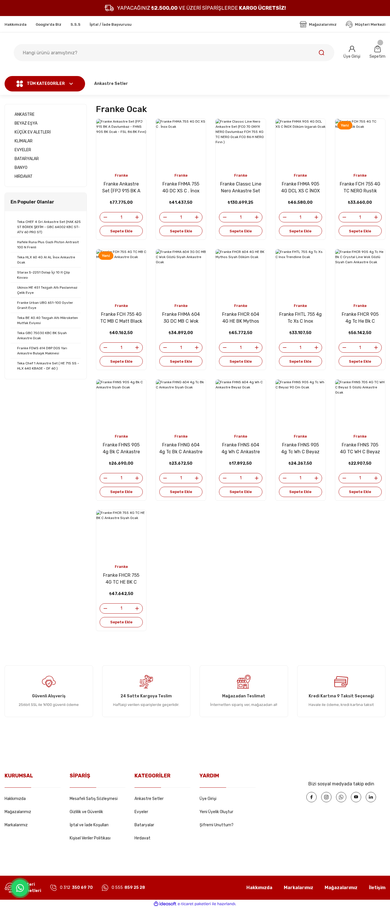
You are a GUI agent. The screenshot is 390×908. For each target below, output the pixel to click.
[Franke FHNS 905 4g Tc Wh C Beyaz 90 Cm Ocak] (300, 405)
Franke (121, 175)
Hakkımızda (15, 798)
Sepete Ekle (121, 231)
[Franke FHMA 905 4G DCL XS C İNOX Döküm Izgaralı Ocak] (300, 144)
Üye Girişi (208, 798)
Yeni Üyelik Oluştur (216, 811)
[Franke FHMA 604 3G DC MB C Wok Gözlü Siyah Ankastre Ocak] (181, 274)
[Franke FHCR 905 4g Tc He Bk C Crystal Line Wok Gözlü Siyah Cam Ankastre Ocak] (360, 274)
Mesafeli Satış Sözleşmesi (94, 798)
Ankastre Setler (149, 798)
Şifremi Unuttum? (217, 825)
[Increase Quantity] (139, 217)
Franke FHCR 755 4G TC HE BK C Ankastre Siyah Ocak (121, 579)
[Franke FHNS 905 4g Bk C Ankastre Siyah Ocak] (121, 405)
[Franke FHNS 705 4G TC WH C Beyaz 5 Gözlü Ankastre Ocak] (360, 405)
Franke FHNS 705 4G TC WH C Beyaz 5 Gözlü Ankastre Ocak (360, 448)
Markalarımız (16, 825)
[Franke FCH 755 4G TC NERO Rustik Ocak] (360, 144)
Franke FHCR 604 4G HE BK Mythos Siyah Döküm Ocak (240, 318)
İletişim (377, 887)
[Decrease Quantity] (104, 217)
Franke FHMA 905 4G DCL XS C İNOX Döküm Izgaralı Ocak (300, 187)
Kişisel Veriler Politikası (90, 838)
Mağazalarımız (18, 811)
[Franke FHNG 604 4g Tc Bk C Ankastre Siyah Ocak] (181, 405)
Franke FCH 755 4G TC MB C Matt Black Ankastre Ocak (121, 318)
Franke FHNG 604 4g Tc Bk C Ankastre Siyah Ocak (180, 448)
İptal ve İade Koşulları (89, 825)
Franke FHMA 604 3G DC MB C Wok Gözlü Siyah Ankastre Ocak (181, 318)
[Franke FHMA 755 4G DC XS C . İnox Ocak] (181, 144)
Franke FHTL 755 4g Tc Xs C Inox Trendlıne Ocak (300, 318)
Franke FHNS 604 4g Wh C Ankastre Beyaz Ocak (241, 448)
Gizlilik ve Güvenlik (86, 811)
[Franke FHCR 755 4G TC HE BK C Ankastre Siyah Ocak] (121, 535)
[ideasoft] (165, 904)
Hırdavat (142, 838)
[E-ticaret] (194, 904)
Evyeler (141, 811)
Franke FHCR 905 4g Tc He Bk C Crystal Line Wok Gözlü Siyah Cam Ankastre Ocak (360, 318)
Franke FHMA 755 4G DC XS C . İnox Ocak (181, 187)
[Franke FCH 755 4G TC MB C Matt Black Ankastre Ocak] (121, 274)
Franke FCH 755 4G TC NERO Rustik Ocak (360, 187)
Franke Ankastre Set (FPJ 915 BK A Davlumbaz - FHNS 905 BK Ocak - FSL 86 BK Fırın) (121, 187)
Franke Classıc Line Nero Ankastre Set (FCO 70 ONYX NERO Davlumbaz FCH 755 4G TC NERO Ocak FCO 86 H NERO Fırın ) (240, 187)
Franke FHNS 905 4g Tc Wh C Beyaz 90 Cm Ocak (300, 448)
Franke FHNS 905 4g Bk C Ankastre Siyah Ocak (121, 448)
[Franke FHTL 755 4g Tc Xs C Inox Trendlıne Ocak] (300, 274)
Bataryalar (144, 825)
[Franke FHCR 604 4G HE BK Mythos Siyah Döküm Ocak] (241, 274)
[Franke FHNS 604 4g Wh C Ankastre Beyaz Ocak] (241, 405)
